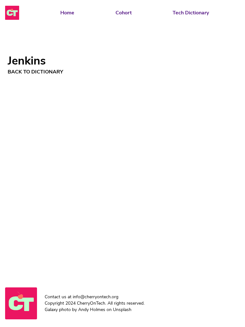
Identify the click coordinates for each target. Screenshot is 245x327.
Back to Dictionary (35, 71)
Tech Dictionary (191, 12)
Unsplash (122, 310)
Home (67, 12)
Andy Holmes (91, 310)
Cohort (123, 12)
